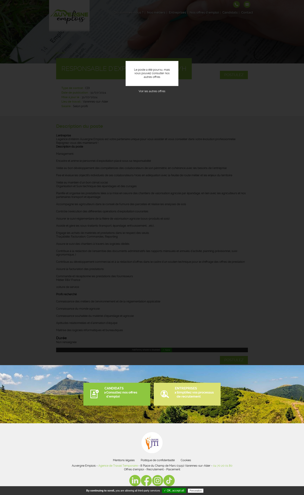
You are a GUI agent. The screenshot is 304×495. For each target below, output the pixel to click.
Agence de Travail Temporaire (118, 465)
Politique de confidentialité (158, 460)
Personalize (196, 490)
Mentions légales (124, 460)
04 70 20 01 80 (222, 465)
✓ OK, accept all (174, 490)
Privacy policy (212, 490)
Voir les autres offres (152, 91)
